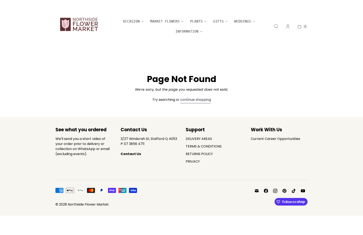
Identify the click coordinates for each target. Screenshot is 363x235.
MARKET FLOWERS (165, 21)
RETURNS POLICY (199, 153)
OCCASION (131, 21)
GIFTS (218, 21)
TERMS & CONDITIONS (204, 146)
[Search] (276, 26)
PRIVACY (193, 161)
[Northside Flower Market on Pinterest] (284, 191)
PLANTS (196, 21)
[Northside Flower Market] (78, 26)
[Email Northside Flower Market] (256, 191)
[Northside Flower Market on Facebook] (266, 191)
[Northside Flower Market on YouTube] (303, 191)
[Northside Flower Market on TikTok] (293, 191)
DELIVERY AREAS (199, 138)
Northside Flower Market (88, 204)
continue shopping (195, 99)
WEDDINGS (242, 21)
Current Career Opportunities (275, 138)
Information (187, 31)
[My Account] (288, 26)
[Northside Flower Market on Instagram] (275, 191)
